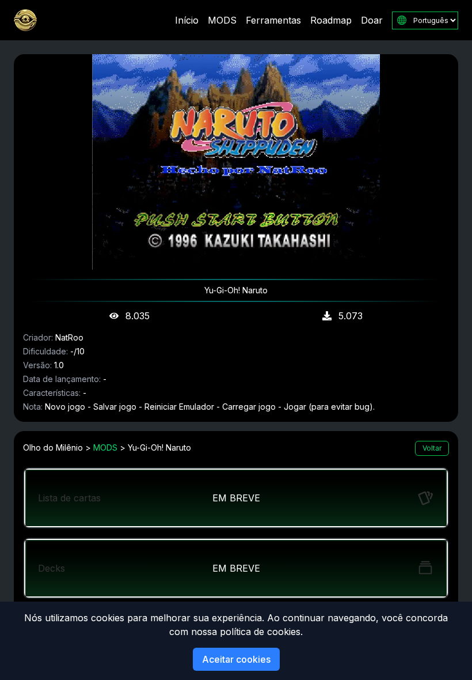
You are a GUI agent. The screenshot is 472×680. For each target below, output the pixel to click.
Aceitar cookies (236, 659)
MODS (222, 20)
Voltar (431, 448)
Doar (372, 20)
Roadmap (331, 20)
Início (187, 20)
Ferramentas (273, 20)
